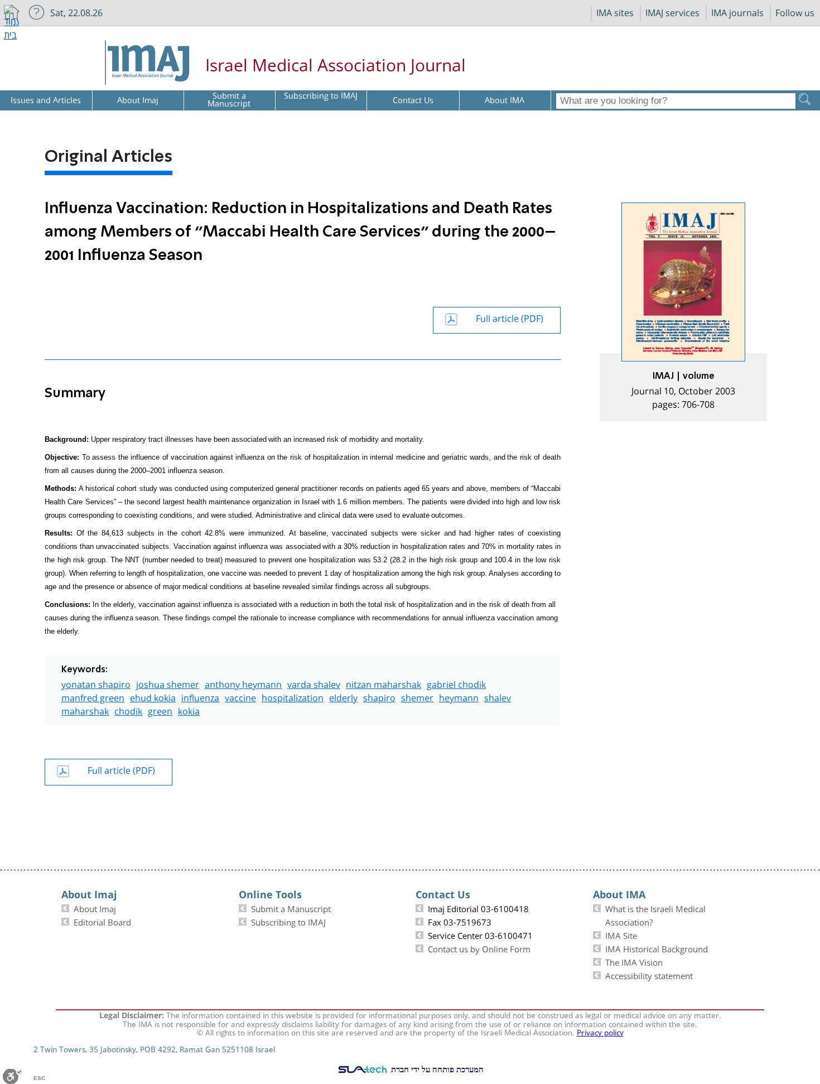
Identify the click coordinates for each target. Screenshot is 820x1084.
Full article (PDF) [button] (509, 317)
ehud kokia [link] (153, 696)
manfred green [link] (92, 696)
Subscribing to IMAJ (288, 921)
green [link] (160, 710)
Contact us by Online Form (479, 948)
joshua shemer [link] (167, 683)
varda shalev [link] (313, 683)
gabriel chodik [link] (456, 683)
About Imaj (95, 907)
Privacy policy (600, 1031)
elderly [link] (343, 696)
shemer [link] (417, 696)
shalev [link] (497, 696)
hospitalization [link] (293, 696)
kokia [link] (189, 710)
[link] (683, 312)
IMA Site (621, 934)
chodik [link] (128, 710)
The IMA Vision (634, 961)
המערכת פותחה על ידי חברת (436, 1069)
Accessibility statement (649, 974)
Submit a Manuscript (291, 907)
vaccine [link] (240, 696)
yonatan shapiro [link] (96, 683)
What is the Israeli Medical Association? (655, 914)
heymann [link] (459, 696)
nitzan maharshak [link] (383, 683)
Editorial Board (102, 921)
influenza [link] (200, 696)
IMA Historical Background (656, 948)
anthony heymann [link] (243, 683)
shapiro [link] (379, 696)
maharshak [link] (85, 710)
